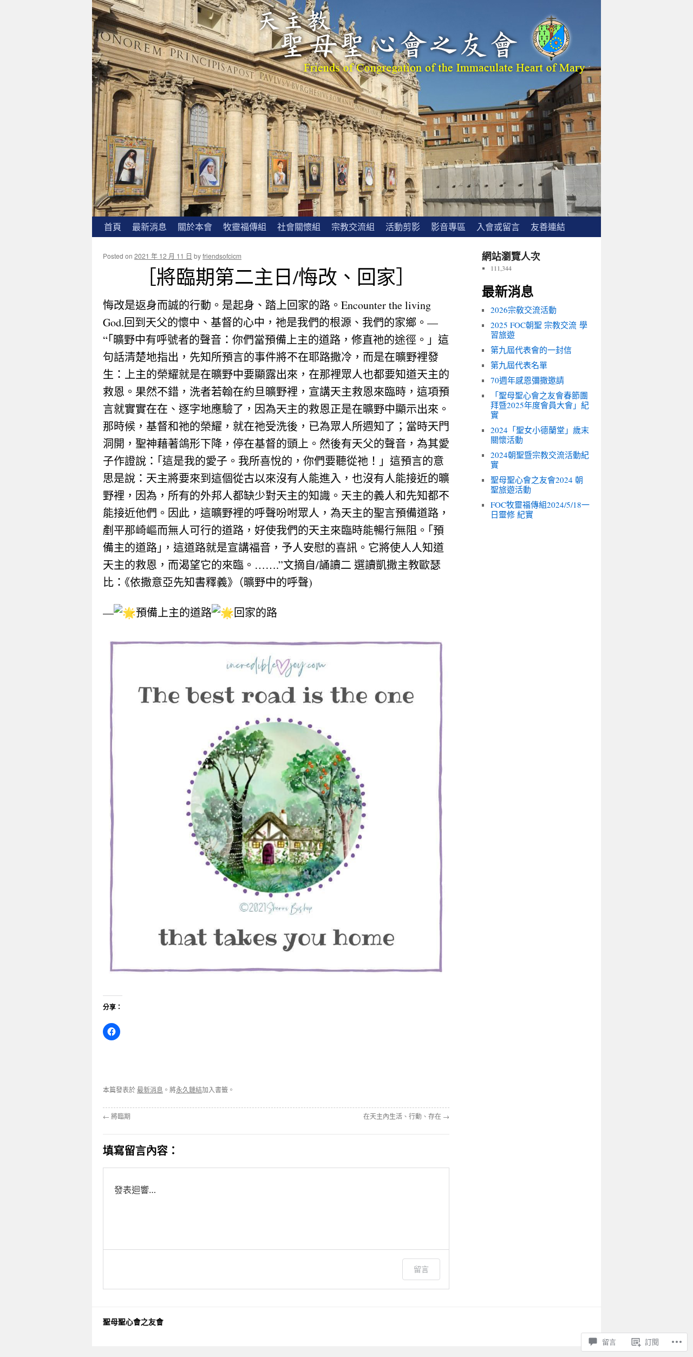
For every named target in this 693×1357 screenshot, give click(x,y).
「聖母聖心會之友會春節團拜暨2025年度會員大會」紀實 (540, 405)
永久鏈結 (189, 1089)
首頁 (112, 226)
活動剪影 (402, 226)
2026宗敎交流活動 (524, 309)
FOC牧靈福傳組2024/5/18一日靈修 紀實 (540, 509)
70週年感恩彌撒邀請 (527, 380)
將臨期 (116, 1116)
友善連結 (548, 226)
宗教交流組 (353, 226)
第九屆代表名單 (519, 364)
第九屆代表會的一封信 (531, 349)
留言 (421, 1269)
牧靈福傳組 (244, 226)
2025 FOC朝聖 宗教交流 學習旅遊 (539, 329)
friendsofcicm (221, 255)
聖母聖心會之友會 (133, 1321)
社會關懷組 (299, 226)
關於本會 (195, 226)
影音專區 (448, 226)
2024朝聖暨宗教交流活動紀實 (540, 459)
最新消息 (149, 226)
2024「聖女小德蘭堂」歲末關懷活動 (540, 434)
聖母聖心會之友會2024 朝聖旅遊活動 (537, 484)
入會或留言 (498, 226)
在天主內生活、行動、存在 (406, 1116)
